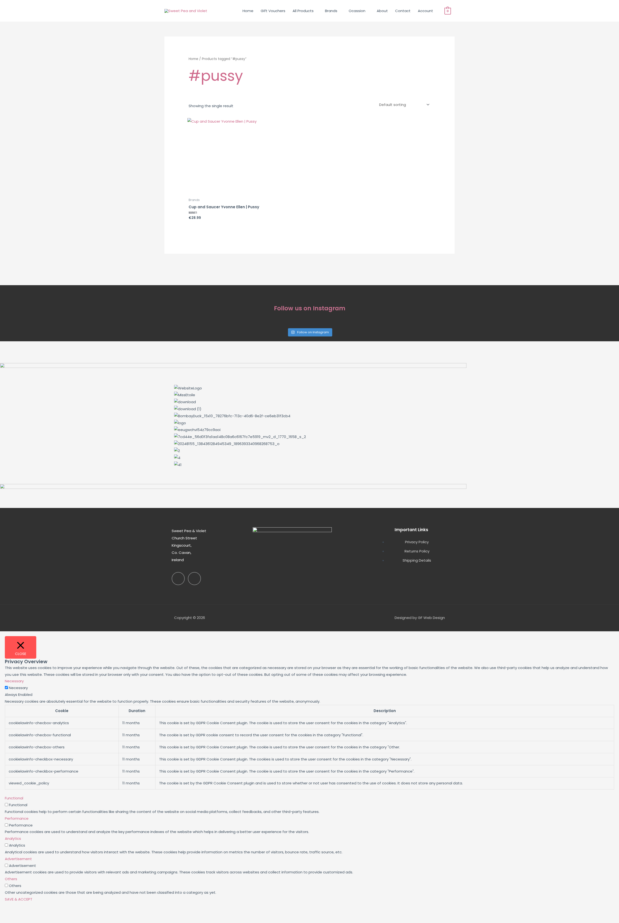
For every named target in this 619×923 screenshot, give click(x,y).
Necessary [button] (14, 681)
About (382, 10)
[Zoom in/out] (9, 912)
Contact (403, 10)
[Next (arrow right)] (30, 920)
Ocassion (357, 10)
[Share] (50, 912)
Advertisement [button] (18, 858)
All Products (303, 10)
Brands (331, 10)
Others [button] (11, 878)
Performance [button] (17, 818)
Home (248, 10)
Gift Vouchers (273, 10)
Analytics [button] (13, 838)
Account (425, 10)
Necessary (18, 687)
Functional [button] (14, 798)
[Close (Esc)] (70, 912)
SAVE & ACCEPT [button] (18, 899)
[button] (309, 471)
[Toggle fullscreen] (30, 912)
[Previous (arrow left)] (9, 920)
